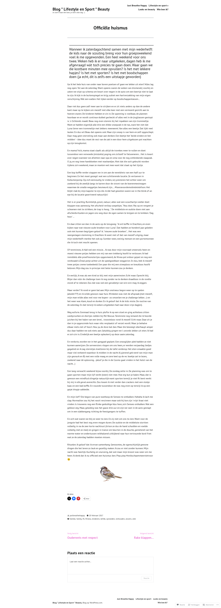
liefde (102, 518)
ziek (134, 518)
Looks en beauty (146, 9)
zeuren (128, 518)
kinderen (96, 518)
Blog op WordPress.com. (93, 602)
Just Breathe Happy (137, 6)
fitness (88, 518)
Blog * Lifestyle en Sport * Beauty (81, 9)
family (79, 518)
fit (83, 518)
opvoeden (110, 518)
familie (73, 518)
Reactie (146, 578)
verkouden (120, 518)
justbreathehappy (77, 515)
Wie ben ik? (162, 9)
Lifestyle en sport (158, 6)
